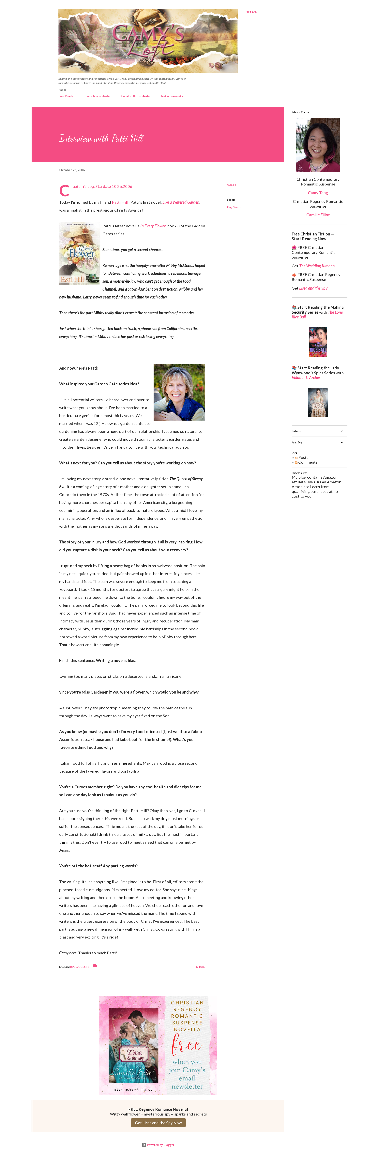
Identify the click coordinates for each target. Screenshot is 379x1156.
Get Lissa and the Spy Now (158, 1122)
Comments (307, 462)
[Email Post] (95, 966)
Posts (302, 457)
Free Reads (65, 96)
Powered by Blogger (160, 1145)
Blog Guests (234, 207)
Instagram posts (172, 96)
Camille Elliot (318, 214)
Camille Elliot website (135, 96)
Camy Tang (318, 192)
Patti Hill (120, 202)
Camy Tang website (97, 96)
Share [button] (231, 185)
